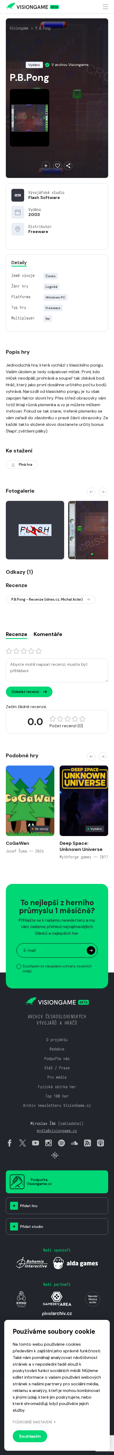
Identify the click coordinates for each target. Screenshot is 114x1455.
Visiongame (19, 28)
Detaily (19, 262)
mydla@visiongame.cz (57, 1130)
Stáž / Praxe (57, 1067)
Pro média (57, 1077)
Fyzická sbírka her (57, 1086)
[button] (91, 492)
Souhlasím (30, 1436)
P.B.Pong (43, 28)
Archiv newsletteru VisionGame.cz (57, 1105)
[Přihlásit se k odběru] (91, 950)
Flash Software (44, 197)
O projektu (57, 1039)
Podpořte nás (57, 1058)
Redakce (57, 1048)
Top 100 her (57, 1096)
